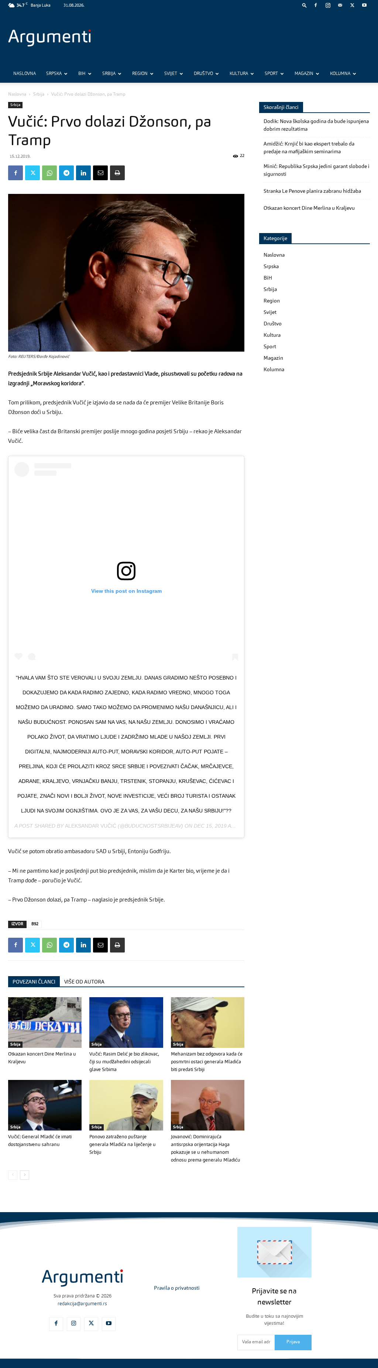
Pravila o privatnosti (177, 1288)
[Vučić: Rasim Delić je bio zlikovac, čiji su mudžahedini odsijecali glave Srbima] (126, 1022)
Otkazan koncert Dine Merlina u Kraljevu (309, 208)
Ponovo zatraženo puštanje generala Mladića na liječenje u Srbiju (122, 1145)
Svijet (170, 74)
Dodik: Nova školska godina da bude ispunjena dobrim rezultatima (316, 125)
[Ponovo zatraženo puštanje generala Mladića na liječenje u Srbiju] (126, 1105)
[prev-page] (12, 1175)
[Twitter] (352, 5)
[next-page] (24, 1175)
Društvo (203, 74)
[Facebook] (315, 5)
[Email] (100, 172)
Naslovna (24, 74)
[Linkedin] (83, 172)
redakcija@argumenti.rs (82, 1304)
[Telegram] (66, 172)
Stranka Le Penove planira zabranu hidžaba (312, 191)
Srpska (54, 74)
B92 (34, 924)
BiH (82, 74)
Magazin (304, 74)
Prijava (293, 1342)
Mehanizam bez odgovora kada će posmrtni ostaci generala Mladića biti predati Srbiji (207, 1062)
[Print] (117, 172)
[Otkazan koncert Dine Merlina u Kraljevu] (45, 1022)
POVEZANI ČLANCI (34, 982)
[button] (304, 5)
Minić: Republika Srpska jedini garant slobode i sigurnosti (317, 170)
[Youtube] (364, 5)
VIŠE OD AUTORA (84, 982)
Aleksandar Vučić (90, 826)
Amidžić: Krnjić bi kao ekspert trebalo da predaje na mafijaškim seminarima (309, 147)
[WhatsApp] (49, 172)
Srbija (109, 74)
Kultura (239, 74)
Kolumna (340, 74)
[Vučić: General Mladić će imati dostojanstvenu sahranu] (45, 1105)
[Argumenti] (82, 1278)
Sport (271, 74)
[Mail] (340, 5)
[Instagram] (327, 5)
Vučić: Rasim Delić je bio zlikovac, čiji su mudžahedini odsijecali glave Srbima (124, 1062)
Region (140, 74)
